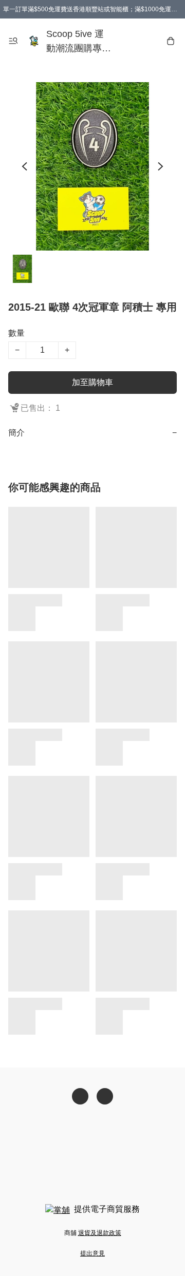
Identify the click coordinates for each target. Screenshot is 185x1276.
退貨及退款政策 (99, 1232)
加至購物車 (92, 382)
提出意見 (92, 1253)
